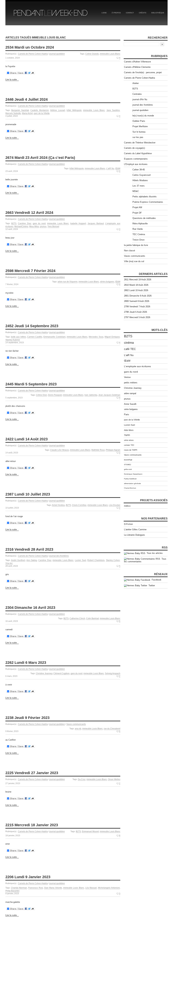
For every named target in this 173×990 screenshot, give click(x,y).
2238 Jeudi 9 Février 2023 (27, 718)
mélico (127, 506)
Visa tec (9, 563)
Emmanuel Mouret (90, 831)
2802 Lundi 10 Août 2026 (136, 290)
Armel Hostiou (58, 505)
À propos (116, 13)
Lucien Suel (80, 560)
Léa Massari (91, 888)
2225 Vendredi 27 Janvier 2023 (31, 773)
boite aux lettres (18, 337)
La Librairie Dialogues (134, 535)
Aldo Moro (128, 430)
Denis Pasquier (55, 395)
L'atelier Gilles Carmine (135, 529)
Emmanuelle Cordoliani (54, 337)
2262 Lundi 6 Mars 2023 (25, 662)
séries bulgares (107, 281)
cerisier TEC (129, 445)
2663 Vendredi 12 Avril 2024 (29, 212)
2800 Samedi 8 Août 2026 (136, 301)
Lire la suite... (12, 79)
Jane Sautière (113, 110)
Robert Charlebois (96, 560)
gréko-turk (128, 469)
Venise (127, 377)
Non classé (129, 250)
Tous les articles (154, 553)
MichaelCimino (21, 226)
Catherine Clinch (77, 618)
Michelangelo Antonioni (109, 888)
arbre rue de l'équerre (68, 281)
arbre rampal (130, 393)
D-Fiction (128, 524)
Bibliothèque (157, 13)
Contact (130, 13)
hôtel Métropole (74, 110)
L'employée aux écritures (137, 366)
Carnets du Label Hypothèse (138, 153)
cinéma (129, 342)
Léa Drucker (114, 505)
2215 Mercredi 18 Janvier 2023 (31, 825)
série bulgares (131, 409)
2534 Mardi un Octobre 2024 (29, 47)
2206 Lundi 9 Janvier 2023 (27, 877)
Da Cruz (81, 779)
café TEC (130, 349)
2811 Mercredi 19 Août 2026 (137, 279)
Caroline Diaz (24, 223)
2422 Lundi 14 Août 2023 (26, 439)
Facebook (155, 579)
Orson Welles (114, 779)
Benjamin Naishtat (20, 110)
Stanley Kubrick (12, 340)
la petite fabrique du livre (136, 245)
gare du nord (39, 223)
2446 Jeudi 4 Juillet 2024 (26, 99)
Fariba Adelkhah (130, 479)
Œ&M (117, 168)
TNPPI (127, 435)
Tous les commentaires (145, 560)
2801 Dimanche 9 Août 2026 (138, 295)
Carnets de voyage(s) (134, 148)
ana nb (78, 728)
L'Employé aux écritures (135, 164)
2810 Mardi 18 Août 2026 (136, 285)
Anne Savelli (130, 404)
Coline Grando (92, 54)
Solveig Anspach (112, 673)
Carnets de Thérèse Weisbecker (139, 142)
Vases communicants (76, 724)
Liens (104, 13)
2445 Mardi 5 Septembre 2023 (31, 384)
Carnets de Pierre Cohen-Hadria (33, 54)
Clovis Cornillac (79, 505)
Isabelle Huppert (78, 223)
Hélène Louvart (57, 110)
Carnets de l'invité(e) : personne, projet (143, 72)
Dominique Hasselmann (133, 474)
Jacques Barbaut (96, 223)
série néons (129, 440)
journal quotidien (57, 54)
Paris (126, 414)
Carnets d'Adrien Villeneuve (137, 61)
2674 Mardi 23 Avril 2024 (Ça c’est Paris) (40, 157)
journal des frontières (59, 556)
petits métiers (130, 382)
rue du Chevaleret (112, 728)
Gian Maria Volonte (53, 888)
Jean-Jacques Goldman (109, 395)
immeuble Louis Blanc (110, 54)
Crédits (142, 13)
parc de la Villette (42, 113)
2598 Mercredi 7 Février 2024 (30, 271)
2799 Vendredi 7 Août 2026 (137, 306)
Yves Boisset (53, 226)
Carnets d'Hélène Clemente (137, 67)
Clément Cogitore (61, 673)
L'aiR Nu (110, 168)
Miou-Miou (34, 226)
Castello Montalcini (39, 110)
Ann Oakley (31, 560)
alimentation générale (132, 483)
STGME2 (127, 464)
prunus (43, 226)
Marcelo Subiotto (13, 113)
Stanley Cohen (113, 560)
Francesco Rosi (35, 888)
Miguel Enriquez (112, 337)
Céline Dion (41, 395)
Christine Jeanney (44, 673)
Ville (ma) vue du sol (134, 261)
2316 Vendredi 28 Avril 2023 (29, 549)
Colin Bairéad (92, 618)
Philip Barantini (12, 891)
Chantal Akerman (19, 888)
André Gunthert (18, 560)
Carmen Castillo (34, 337)
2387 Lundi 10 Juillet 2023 (27, 494)
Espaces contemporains (136, 159)
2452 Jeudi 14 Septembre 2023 (31, 326)
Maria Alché (27, 113)
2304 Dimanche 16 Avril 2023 (30, 607)
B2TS (13, 223)
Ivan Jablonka (90, 395)
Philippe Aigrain (113, 450)
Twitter (151, 585)
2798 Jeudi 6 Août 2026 (135, 312)
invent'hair (128, 460)
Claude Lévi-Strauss (59, 450)
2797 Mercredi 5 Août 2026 (137, 317)
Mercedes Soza (96, 337)
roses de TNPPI (130, 450)
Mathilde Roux (98, 450)
